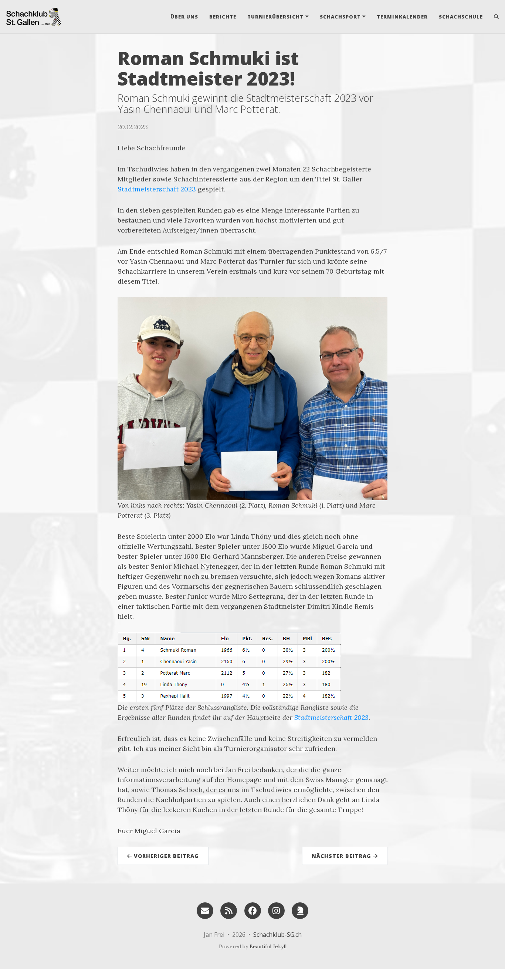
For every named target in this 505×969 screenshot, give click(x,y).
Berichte (222, 16)
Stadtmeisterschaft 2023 (157, 189)
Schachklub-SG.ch (277, 934)
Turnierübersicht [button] (275, 16)
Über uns (184, 16)
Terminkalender (402, 16)
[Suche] (493, 16)
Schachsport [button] (340, 16)
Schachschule (461, 16)
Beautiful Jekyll (268, 946)
